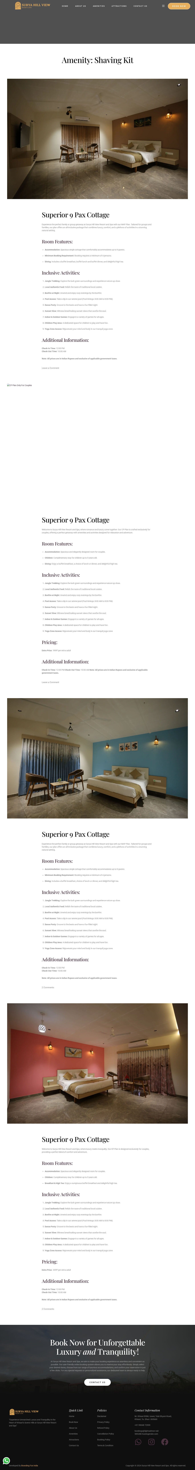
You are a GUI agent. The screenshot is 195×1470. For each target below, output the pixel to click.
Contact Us (140, 6)
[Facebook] (164, 1441)
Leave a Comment (50, 368)
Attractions (119, 6)
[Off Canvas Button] (163, 6)
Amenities (99, 6)
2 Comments (48, 987)
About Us (80, 6)
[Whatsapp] (138, 1441)
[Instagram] (151, 1441)
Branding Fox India (29, 1465)
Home (65, 6)
